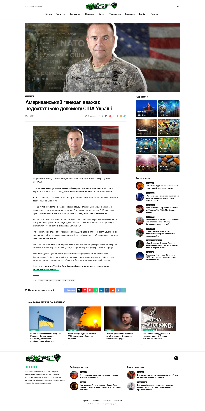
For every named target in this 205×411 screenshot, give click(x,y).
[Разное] (168, 163)
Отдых (149, 240)
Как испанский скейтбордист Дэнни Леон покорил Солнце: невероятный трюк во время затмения (100, 387)
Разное (163, 166)
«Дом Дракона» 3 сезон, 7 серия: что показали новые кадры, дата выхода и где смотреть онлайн (162, 245)
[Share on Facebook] (98, 116)
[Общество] (146, 127)
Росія (58, 280)
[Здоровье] (168, 145)
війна (42, 280)
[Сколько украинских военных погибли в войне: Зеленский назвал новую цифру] (121, 318)
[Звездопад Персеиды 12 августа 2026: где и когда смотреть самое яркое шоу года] (140, 256)
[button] (178, 6)
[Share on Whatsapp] (113, 116)
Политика (29, 96)
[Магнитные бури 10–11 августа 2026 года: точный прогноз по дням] (140, 186)
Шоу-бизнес (143, 166)
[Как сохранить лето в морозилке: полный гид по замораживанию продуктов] (131, 375)
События (150, 252)
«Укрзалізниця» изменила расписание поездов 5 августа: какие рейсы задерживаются (162, 198)
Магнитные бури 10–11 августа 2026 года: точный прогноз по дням (162, 187)
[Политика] (146, 108)
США (64, 280)
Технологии (142, 148)
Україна (71, 280)
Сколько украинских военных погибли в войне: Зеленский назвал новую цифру (119, 336)
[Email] (121, 116)
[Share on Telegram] (117, 116)
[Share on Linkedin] (101, 290)
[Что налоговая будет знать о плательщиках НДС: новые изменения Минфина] (159, 318)
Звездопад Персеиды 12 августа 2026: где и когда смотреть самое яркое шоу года (161, 257)
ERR (110, 191)
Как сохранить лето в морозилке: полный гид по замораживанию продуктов (157, 376)
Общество (142, 130)
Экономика (165, 112)
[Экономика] (168, 108)
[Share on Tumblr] (107, 290)
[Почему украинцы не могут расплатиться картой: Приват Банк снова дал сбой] (140, 232)
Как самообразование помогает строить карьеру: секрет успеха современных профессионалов (155, 387)
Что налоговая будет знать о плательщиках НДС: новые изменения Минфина (156, 336)
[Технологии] (146, 145)
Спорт (163, 130)
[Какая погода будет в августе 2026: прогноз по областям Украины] (83, 318)
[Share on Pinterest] (110, 116)
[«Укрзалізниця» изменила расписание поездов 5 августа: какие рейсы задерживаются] (140, 197)
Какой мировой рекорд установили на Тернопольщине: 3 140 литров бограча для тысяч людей (162, 221)
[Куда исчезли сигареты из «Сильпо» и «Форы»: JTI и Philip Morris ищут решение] (140, 209)
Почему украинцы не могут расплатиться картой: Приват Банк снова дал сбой (161, 233)
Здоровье (164, 148)
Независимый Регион (81, 191)
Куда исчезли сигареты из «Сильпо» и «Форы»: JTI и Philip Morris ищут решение (162, 210)
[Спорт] (168, 127)
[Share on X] (102, 116)
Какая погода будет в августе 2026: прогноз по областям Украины (82, 336)
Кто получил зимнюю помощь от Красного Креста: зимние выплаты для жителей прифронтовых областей (45, 337)
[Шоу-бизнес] (146, 163)
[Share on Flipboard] (106, 116)
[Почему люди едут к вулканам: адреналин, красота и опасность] (74, 375)
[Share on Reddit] (112, 290)
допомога (49, 280)
